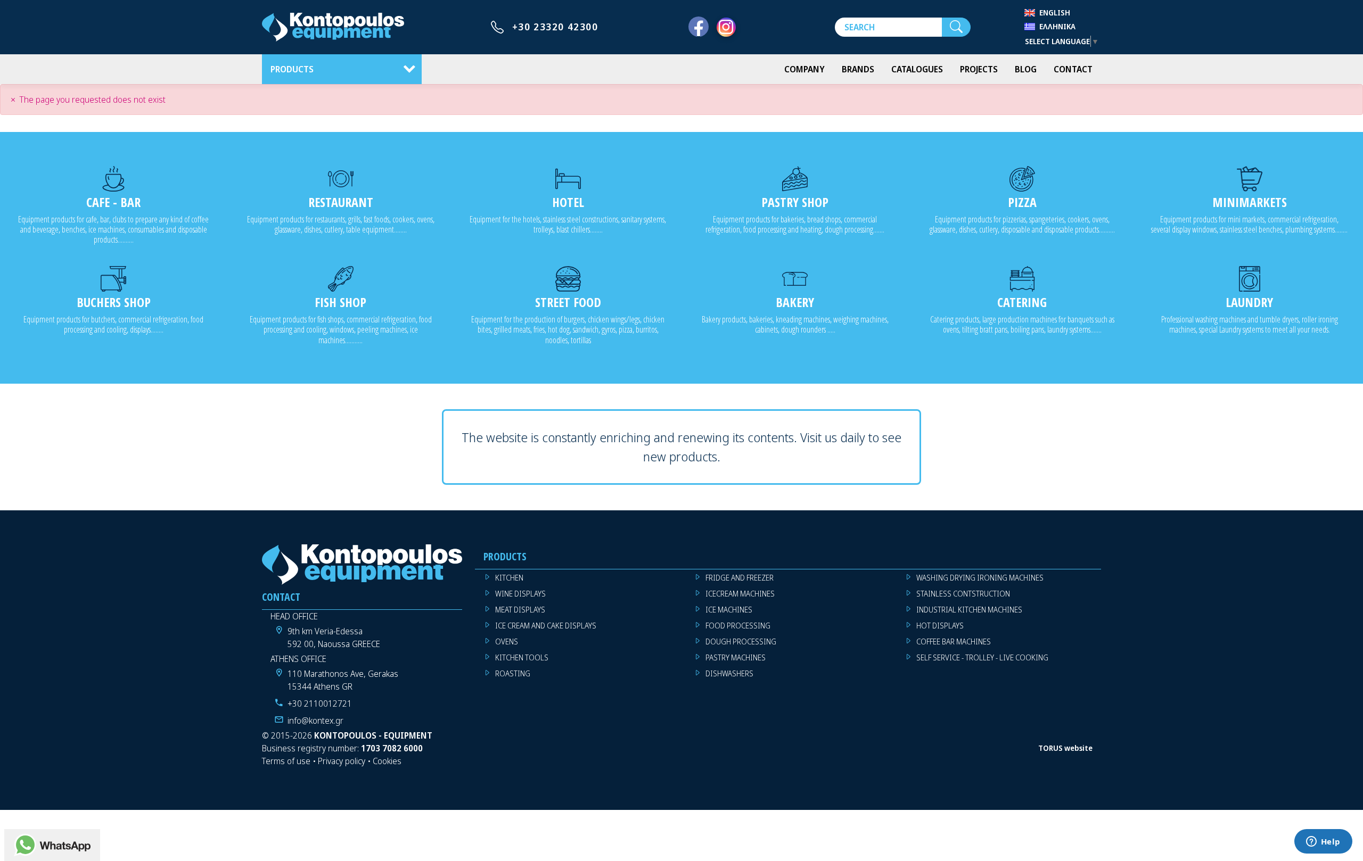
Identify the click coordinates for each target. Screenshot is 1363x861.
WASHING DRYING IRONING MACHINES (980, 578)
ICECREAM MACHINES (740, 594)
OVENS (506, 641)
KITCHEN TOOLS (521, 657)
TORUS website (1065, 748)
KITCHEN (509, 578)
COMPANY (804, 69)
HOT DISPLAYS (940, 625)
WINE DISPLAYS (520, 594)
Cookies (387, 761)
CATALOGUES (917, 69)
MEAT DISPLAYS (520, 610)
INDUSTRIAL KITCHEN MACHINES (969, 610)
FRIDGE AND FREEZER (739, 578)
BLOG (1026, 69)
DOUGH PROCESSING (740, 641)
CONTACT (1073, 69)
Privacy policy (341, 761)
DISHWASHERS (729, 673)
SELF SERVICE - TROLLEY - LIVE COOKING (982, 657)
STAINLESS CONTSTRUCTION (963, 594)
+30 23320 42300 (555, 26)
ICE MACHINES (728, 610)
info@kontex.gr (315, 720)
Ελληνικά (1057, 26)
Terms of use (286, 761)
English (1054, 12)
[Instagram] (726, 27)
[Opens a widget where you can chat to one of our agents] (1323, 842)
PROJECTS (979, 69)
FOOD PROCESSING (737, 625)
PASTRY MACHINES (735, 657)
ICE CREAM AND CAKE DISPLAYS (545, 625)
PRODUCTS (292, 69)
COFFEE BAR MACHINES (953, 641)
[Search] (956, 27)
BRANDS (858, 69)
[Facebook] (698, 27)
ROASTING (512, 673)
